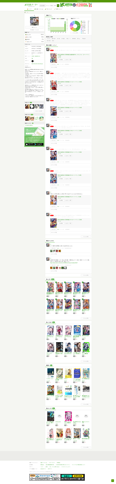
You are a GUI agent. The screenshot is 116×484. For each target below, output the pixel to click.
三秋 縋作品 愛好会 (29, 125)
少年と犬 (65, 378)
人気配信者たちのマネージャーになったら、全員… (50, 336)
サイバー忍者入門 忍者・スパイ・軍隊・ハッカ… (50, 422)
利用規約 (58, 462)
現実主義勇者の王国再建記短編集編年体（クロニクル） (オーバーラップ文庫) (73, 55)
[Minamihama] (41, 120)
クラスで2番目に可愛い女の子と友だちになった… (68, 353)
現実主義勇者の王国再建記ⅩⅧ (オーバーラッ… (77, 293)
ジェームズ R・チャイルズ (86, 397)
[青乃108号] (37, 108)
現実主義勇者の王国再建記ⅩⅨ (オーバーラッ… (68, 293)
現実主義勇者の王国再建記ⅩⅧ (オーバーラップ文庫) (70, 130)
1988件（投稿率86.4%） (36, 56)
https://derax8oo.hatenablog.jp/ (37, 63)
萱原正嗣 (74, 397)
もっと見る (76, 32)
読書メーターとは (44, 462)
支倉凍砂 (48, 354)
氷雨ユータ (68, 38)
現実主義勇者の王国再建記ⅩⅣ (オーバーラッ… (68, 310)
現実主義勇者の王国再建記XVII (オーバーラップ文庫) (70, 152)
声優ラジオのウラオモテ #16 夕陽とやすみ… (68, 439)
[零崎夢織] (41, 108)
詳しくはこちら (30, 133)
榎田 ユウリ (48, 397)
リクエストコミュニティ (65, 466)
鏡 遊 (53, 40)
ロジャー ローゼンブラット (68, 397)
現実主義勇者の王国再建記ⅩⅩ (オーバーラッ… (59, 293)
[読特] (32, 108)
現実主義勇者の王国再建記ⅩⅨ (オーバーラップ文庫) (70, 107)
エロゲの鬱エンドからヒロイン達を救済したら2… (77, 353)
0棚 (32, 58)
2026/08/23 (67, 64)
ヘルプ (42, 466)
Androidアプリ (43, 468)
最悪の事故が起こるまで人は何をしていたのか (85, 396)
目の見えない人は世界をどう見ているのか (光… (59, 396)
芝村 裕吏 (49, 40)
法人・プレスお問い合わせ (54, 466)
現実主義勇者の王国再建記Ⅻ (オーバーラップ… (85, 310)
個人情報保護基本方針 (50, 464)
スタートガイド (52, 462)
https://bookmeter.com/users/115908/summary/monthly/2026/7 (64, 262)
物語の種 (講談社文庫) (85, 438)
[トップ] (25, 12)
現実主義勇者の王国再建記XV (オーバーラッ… (59, 310)
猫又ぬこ (79, 38)
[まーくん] (27, 108)
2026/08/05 (67, 117)
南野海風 (74, 38)
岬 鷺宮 (83, 354)
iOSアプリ (50, 468)
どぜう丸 (48, 38)
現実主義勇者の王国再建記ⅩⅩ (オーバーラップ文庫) (70, 81)
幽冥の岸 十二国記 (76, 438)
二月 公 (56, 354)
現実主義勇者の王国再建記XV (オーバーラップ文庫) (69, 196)
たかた (65, 354)
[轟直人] (32, 120)
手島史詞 (84, 38)
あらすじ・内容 (68, 59)
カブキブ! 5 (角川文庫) (50, 395)
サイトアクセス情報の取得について (78, 464)
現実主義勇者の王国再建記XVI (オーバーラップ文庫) (69, 175)
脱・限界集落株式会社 (85, 378)
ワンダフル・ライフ (50, 378)
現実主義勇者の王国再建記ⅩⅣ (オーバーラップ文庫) (70, 219)
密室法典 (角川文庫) (85, 335)
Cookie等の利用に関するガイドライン (63, 464)
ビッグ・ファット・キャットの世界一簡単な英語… (77, 379)
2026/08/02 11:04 (68, 265)
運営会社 (42, 464)
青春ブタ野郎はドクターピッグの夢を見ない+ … (50, 439)
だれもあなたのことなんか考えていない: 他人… (68, 396)
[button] (58, 5)
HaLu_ (74, 354)
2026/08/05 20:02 (68, 248)
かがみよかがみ (58, 421)
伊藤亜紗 (56, 397)
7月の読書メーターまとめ (34, 29)
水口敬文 (63, 38)
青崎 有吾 (54, 38)
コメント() (61, 64)
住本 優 (58, 38)
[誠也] (37, 120)
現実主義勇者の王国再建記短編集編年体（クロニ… (50, 293)
